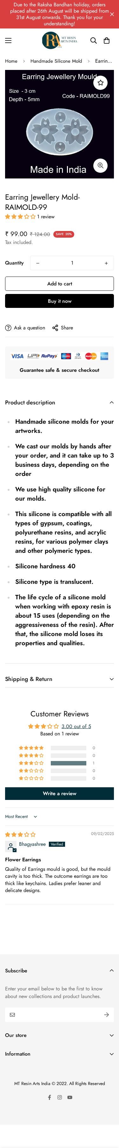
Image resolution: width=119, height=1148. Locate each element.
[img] (20, 834)
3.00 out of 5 (76, 726)
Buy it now (59, 301)
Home (11, 61)
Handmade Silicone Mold (56, 61)
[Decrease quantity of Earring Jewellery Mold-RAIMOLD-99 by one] (37, 263)
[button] (106, 40)
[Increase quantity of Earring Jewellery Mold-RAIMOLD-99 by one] (106, 263)
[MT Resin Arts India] (59, 40)
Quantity (14, 262)
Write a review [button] (59, 793)
